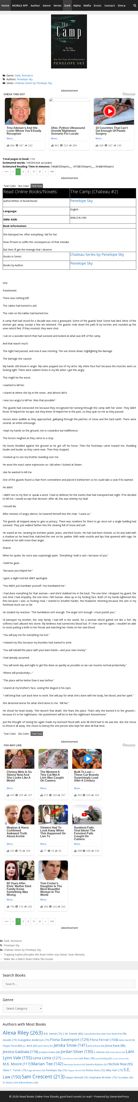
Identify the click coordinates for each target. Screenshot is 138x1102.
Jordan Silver (77, 1051)
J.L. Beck (30, 1045)
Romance (27, 75)
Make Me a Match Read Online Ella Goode (28, 959)
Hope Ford (12, 1045)
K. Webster (101, 1052)
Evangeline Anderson (33, 1040)
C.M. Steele (73, 1033)
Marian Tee (47, 1063)
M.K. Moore (17, 1063)
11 (34, 171)
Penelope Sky (25, 79)
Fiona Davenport (69, 1039)
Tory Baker (125, 1077)
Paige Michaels (36, 1070)
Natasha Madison (97, 1064)
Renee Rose (95, 1070)
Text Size (36, 186)
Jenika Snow (70, 1045)
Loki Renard (69, 1058)
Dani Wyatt (114, 1033)
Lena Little (47, 1057)
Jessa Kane (115, 1046)
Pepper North (76, 1070)
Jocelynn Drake (49, 1052)
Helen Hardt (127, 1040)
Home (5, 5)
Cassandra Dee (95, 1033)
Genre (47, 5)
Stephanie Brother (103, 1077)
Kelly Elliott (117, 1052)
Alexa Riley (23, 1032)
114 (51, 171)
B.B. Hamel (52, 1033)
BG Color (23, 186)
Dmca (121, 5)
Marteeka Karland (74, 1064)
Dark (67, 5)
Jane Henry (45, 1045)
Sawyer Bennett (76, 1077)
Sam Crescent (43, 1076)
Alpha (77, 5)
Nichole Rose (120, 1064)
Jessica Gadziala (20, 1051)
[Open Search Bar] (135, 5)
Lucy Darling (103, 1058)
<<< (6, 171)
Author (35, 5)
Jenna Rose (96, 1045)
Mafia (87, 5)
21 (40, 171)
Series (57, 5)
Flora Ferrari (104, 1039)
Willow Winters (28, 1082)
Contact (109, 5)
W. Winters (10, 1082)
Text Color (10, 186)
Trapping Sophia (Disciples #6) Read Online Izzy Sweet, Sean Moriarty (44, 954)
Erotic (98, 5)
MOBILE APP (20, 5)
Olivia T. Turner (14, 1070)
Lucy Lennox (120, 1058)
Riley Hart (114, 1070)
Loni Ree (86, 1058)
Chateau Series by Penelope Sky (33, 83)
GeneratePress (119, 1096)
